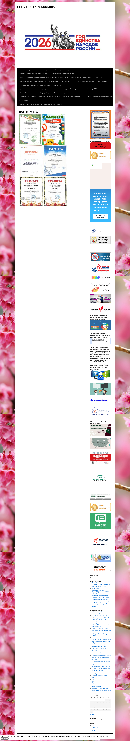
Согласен (5, 738)
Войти (93, 725)
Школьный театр (45, 85)
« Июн (92, 714)
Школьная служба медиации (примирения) (33, 81)
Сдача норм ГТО (91, 89)
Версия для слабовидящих (100, 146)
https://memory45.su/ (100, 499)
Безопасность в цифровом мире (29, 104)
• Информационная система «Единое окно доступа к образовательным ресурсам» (101, 657)
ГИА (93, 679)
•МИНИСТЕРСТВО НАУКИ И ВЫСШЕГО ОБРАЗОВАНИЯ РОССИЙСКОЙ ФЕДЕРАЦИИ (101, 617)
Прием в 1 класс (99, 77)
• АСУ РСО (95, 577)
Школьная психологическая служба (81, 77)
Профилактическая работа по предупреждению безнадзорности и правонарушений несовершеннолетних (52, 89)
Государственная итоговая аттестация (62, 74)
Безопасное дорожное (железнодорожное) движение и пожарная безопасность (44, 77)
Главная (22, 70)
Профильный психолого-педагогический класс (34, 74)
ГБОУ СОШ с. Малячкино (36, 7)
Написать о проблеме (100, 216)
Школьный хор (56, 85)
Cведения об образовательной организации (40, 70)
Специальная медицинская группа (64, 93)
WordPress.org (95, 731)
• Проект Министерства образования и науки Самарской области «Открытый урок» (101, 641)
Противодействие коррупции (64, 70)
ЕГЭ (93, 681)
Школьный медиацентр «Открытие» (52, 104)
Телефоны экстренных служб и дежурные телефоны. (90, 81)
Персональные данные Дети (99, 683)
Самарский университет (98, 590)
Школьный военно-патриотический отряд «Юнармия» (36, 93)
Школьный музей (53, 81)
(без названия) (95, 588)
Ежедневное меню (80, 70)
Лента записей (95, 727)
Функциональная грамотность (29, 85)
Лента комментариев (97, 729)
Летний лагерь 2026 (66, 81)
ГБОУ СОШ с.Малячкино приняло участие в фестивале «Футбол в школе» (101, 604)
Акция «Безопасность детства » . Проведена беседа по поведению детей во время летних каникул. (101, 584)
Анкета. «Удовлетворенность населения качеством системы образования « (101, 690)
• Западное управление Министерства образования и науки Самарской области (101, 630)
